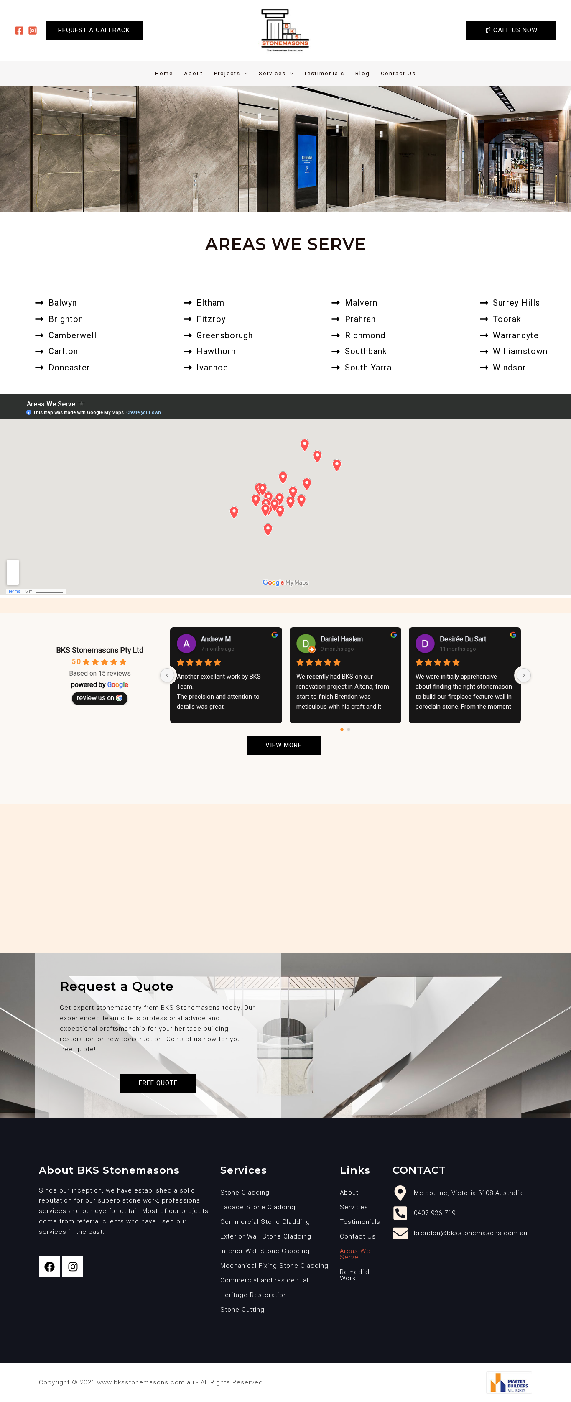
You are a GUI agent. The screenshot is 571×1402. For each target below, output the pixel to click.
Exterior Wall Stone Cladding (265, 1236)
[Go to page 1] (348, 729)
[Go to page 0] (342, 729)
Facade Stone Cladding (258, 1207)
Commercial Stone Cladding (265, 1222)
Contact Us (398, 73)
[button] (94, 30)
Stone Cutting (242, 1309)
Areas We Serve (355, 1254)
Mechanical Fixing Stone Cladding (274, 1265)
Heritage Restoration (253, 1295)
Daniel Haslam (342, 639)
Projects (227, 73)
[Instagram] (32, 30)
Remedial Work (355, 1275)
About (193, 73)
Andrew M (216, 639)
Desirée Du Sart (463, 639)
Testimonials (324, 73)
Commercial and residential (264, 1280)
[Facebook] (19, 30)
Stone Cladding (245, 1192)
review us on (95, 698)
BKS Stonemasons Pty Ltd (99, 650)
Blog (362, 73)
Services (272, 73)
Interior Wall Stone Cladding (265, 1251)
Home (164, 73)
